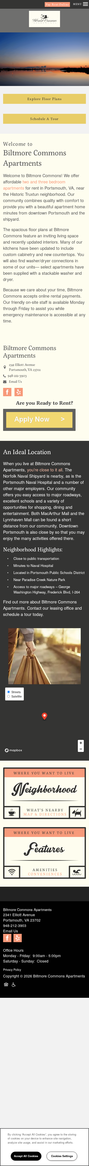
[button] (57, 4)
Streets (16, 692)
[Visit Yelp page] (18, 392)
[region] (44, 1147)
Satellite (16, 696)
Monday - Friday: (17, 955)
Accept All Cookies (26, 1156)
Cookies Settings (62, 1156)
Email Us (15, 381)
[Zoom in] (81, 743)
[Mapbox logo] (13, 750)
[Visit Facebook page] (7, 392)
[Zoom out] (81, 749)
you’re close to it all (44, 470)
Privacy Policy (12, 969)
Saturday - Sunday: (19, 961)
